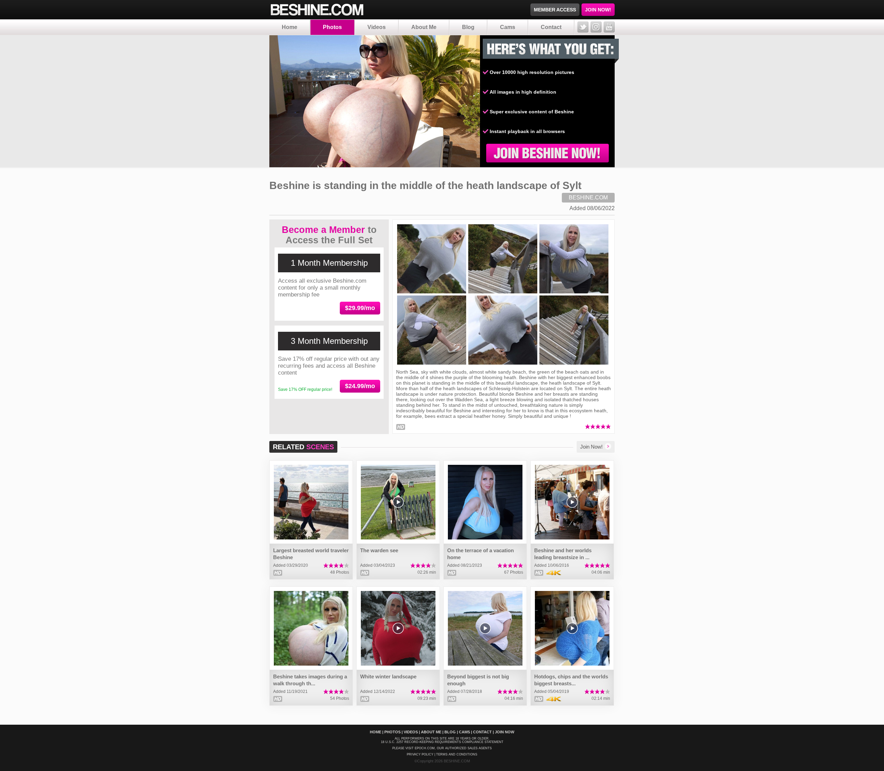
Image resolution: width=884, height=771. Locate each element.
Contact (551, 27)
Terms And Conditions (456, 754)
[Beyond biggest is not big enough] (485, 628)
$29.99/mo (360, 307)
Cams (507, 27)
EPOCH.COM (425, 748)
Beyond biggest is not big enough (478, 680)
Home (289, 27)
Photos (332, 27)
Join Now (504, 732)
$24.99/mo (360, 386)
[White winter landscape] (398, 628)
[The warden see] (398, 502)
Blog (468, 27)
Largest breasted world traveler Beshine (311, 553)
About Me (423, 27)
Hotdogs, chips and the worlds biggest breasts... (571, 680)
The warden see (379, 550)
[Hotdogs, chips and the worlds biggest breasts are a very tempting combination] (572, 628)
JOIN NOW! (598, 9)
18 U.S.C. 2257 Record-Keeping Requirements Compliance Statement (442, 742)
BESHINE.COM (588, 197)
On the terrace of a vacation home (480, 553)
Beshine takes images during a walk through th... (310, 680)
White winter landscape (388, 676)
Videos (376, 27)
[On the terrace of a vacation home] (485, 502)
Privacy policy (420, 754)
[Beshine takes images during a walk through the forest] (311, 628)
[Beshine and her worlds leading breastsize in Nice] (572, 502)
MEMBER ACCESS (555, 9)
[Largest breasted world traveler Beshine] (311, 502)
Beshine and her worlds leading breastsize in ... (563, 553)
